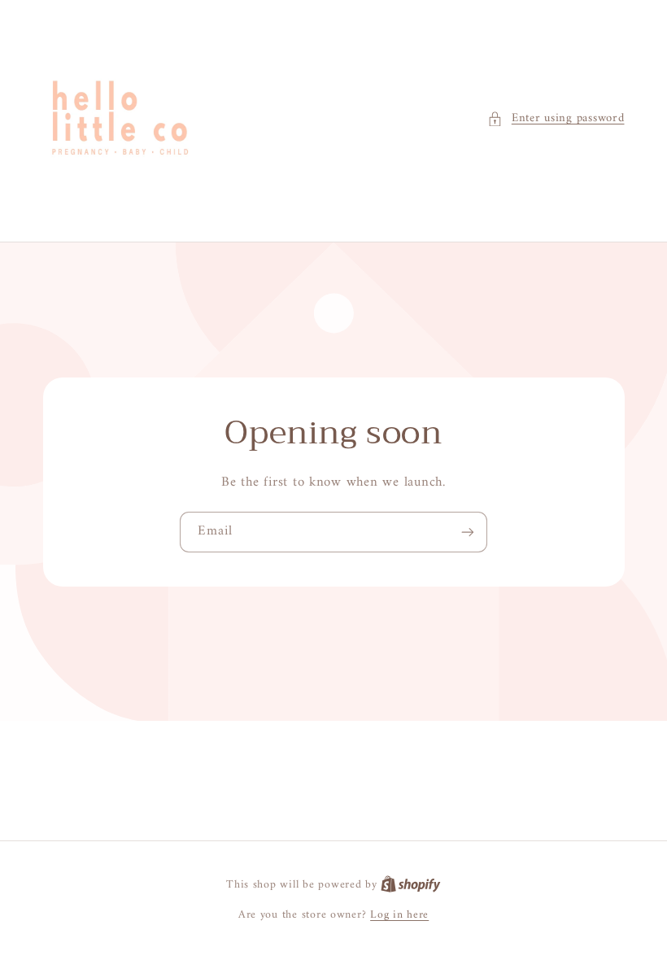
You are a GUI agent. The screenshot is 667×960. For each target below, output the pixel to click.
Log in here (399, 915)
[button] (555, 118)
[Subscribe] (467, 532)
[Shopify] (411, 885)
